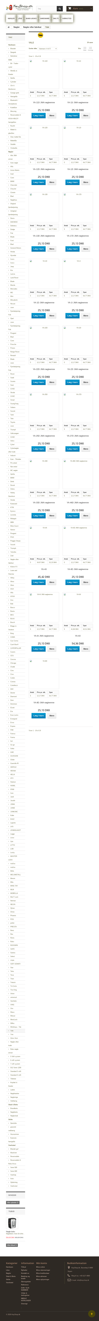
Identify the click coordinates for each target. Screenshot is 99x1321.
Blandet (13, 48)
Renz (12, 930)
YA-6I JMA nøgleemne (44, 636)
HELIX (12, 774)
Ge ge (12, 745)
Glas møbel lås (15, 137)
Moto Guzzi (14, 526)
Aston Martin (14, 170)
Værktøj (13, 1175)
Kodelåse (13, 107)
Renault (13, 355)
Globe (12, 760)
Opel (12, 318)
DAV (12, 689)
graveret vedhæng (12, 1128)
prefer (12, 923)
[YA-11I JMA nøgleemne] (78, 74)
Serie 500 (13, 1167)
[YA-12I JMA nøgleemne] (78, 140)
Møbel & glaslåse (12, 131)
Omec (12, 912)
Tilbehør (13, 1079)
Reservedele (14, 1156)
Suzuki (12, 411)
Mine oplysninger (42, 1279)
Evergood (13, 719)
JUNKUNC (14, 812)
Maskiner (13, 1153)
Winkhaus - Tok (15, 1027)
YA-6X (78, 636)
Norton (12, 530)
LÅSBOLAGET (15, 830)
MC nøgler (14, 470)
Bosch (12, 622)
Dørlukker (13, 56)
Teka (12, 971)
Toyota (12, 422)
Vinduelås (13, 148)
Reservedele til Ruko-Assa (14, 1162)
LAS (11, 826)
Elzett (12, 708)
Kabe (12, 815)
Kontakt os (25, 1273)
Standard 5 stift (15, 1071)
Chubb (12, 667)
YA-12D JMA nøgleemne (44, 169)
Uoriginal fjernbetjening (13, 212)
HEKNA (13, 771)
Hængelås (14, 96)
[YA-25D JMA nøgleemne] (44, 407)
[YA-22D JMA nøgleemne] (44, 340)
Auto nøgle (14, 163)
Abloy (12, 578)
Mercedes (13, 289)
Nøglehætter (14, 1093)
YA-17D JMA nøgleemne (78, 236)
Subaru (12, 407)
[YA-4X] (44, 540)
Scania (12, 381)
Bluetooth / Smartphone (13, 102)
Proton (12, 348)
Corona (12, 682)
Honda (12, 252)
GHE (12, 752)
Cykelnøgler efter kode (13, 450)
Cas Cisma (14, 641)
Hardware (45, 18)
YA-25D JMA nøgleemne (44, 436)
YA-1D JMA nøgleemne (43, 302)
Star (11, 967)
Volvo (12, 441)
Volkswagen (14, 433)
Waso (12, 1012)
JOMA (12, 804)
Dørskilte (13, 1123)
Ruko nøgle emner (13, 1051)
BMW (12, 181)
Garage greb (14, 93)
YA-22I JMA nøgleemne (77, 369)
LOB (12, 849)
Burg (12, 633)
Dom (12, 700)
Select (12, 956)
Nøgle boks (10, 1232)
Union (12, 993)
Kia (11, 270)
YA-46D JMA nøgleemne (78, 502)
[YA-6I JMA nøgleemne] (44, 607)
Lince (12, 838)
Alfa (11, 166)
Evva (12, 722)
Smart (12, 400)
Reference (24, 1285)
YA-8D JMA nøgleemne (43, 702)
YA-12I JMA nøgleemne (77, 169)
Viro (11, 1008)
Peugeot (13, 333)
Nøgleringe (14, 1097)
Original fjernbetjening (13, 205)
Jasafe (12, 800)
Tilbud (11, 1211)
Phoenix (13, 915)
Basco (12, 607)
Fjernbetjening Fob (14, 313)
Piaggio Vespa (15, 541)
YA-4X (44, 569)
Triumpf (13, 430)
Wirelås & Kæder (12, 72)
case (12, 307)
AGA (12, 589)
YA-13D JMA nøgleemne (44, 236)
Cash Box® (14, 644)
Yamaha (13, 552)
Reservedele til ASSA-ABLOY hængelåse (14, 118)
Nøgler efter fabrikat (13, 561)
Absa (12, 581)
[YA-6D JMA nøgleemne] (78, 540)
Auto (12, 1178)
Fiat (11, 233)
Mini (11, 296)
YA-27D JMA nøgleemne (78, 436)
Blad (12, 196)
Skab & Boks (31, 18)
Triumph (13, 548)
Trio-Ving (13, 990)
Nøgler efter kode (13, 1043)
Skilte (56, 18)
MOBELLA (14, 893)
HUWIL (12, 786)
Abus (12, 585)
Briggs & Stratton (12, 628)
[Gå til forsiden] (8, 27)
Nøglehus (13, 200)
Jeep (12, 266)
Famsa (12, 734)
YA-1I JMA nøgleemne (78, 302)
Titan (12, 979)
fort (11, 741)
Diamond (13, 696)
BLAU (12, 619)
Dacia (12, 218)
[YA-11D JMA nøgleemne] (44, 74)
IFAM (12, 789)
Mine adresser (41, 1276)
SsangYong (14, 404)
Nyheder (12, 1195)
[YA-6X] (78, 607)
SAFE (12, 949)
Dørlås (12, 78)
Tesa (12, 975)
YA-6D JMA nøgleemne (77, 569)
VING (12, 1005)
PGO (12, 537)
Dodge (12, 229)
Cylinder (13, 82)
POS (12, 919)
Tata (11, 418)
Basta (12, 611)
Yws (11, 1034)
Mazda (12, 285)
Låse (20, 18)
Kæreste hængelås (12, 1139)
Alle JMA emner (12, 157)
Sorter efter (33, 48)
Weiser (12, 1016)
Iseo (11, 793)
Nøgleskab (14, 1116)
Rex (11, 934)
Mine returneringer (43, 1270)
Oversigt (90, 50)
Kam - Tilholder (15, 459)
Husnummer (14, 1134)
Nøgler (11, 18)
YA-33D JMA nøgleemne (44, 502)
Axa (11, 600)
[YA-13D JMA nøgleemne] (44, 207)
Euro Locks (14, 715)
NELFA (12, 904)
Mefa (12, 871)
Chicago (13, 663)
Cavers (12, 652)
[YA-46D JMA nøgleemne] (78, 474)
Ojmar (12, 908)
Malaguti (13, 518)
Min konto (41, 1263)
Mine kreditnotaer (42, 1273)
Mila (11, 882)
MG (11, 292)
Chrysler (13, 189)
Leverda (13, 515)
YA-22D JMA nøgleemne (44, 369)
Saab (12, 378)
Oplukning (13, 1182)
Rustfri (12, 126)
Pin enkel (13, 463)
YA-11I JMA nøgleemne (77, 102)
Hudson (13, 782)
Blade (12, 237)
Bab (11, 604)
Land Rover (14, 278)
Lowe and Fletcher (12, 572)
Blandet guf (14, 1149)
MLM (12, 889)
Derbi (12, 481)
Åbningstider (26, 1282)
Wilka (12, 1023)
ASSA (12, 596)
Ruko (12, 941)
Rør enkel (13, 467)
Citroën (12, 192)
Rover (12, 374)
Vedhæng (13, 1101)
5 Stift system (15, 1056)
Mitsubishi (14, 300)
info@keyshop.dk (83, 1280)
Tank (12, 415)
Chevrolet (13, 185)
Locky (12, 852)
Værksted (66, 18)
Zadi (11, 556)
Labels (12, 1090)
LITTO (12, 845)
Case (12, 178)
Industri (13, 455)
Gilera (12, 489)
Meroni (12, 878)
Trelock (13, 982)
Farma (12, 737)
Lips (11, 841)
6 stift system (15, 1060)
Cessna (13, 659)
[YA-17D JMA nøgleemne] (78, 207)
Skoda (12, 392)
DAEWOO (14, 222)
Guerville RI (14, 763)
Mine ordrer (40, 1267)
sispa (12, 960)
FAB (11, 730)
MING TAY (14, 886)
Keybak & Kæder (12, 1084)
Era (11, 711)
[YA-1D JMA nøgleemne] (44, 274)
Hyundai (13, 255)
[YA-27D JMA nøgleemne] (78, 407)
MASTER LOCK (12, 858)
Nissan (12, 304)
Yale (11, 1031)
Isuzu (12, 259)
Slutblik (13, 144)
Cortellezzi (14, 685)
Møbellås (13, 141)
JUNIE (12, 808)
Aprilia (12, 474)
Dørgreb (13, 52)
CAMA (12, 637)
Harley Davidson (11, 494)
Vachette (13, 1001)
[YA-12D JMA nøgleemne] (44, 140)
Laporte (13, 823)
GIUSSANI (14, 756)
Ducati (12, 485)
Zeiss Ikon (14, 1038)
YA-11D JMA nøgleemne (44, 102)
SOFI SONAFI (15, 964)
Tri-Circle (13, 986)
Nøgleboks (14, 1112)
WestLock (13, 1019)
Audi (12, 174)
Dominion (13, 704)
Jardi (12, 797)
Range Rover (14, 352)
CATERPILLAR (15, 648)
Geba (12, 748)
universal (13, 997)
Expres (12, 726)
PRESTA (13, 927)
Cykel (12, 444)
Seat (12, 385)
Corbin (12, 678)
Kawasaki (13, 504)
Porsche (13, 344)
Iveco (12, 263)
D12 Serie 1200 (15, 1068)
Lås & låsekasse (11, 87)
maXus (12, 863)
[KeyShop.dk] (19, 7)
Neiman (13, 901)
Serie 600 (13, 1171)
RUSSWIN (14, 945)
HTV (12, 778)
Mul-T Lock (14, 897)
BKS (12, 615)
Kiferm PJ (13, 567)
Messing (13, 111)
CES (12, 656)
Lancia (12, 274)
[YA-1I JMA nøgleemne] (78, 274)
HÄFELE (13, 767)
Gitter (84, 50)
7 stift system (15, 1064)
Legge (12, 834)
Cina (12, 670)
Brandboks (14, 1108)
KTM (12, 507)
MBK (12, 522)
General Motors (15, 248)
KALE (12, 819)
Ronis (12, 938)
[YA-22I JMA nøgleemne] (78, 340)
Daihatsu (13, 226)
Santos (12, 953)
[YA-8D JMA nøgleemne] (44, 674)
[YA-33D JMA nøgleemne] (44, 474)
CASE (12, 389)
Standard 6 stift (15, 1075)
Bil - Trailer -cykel (13, 65)
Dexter (12, 693)
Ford (12, 240)
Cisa (12, 674)
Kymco (12, 511)
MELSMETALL (15, 875)
